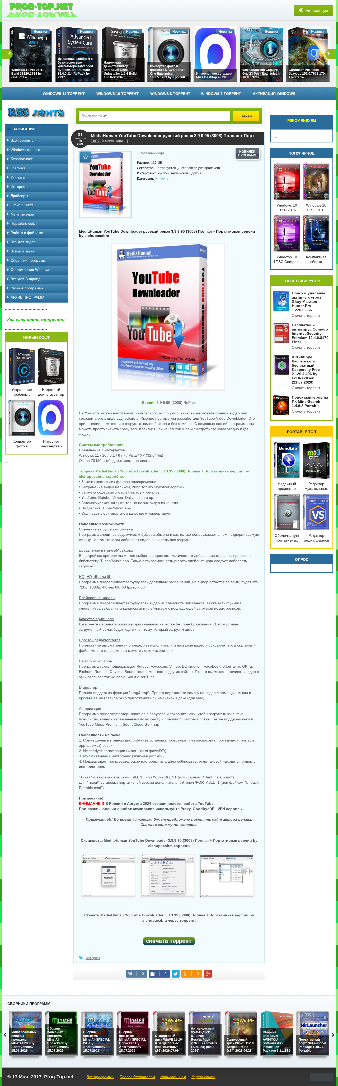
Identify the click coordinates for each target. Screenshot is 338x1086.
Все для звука (22, 251)
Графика (18, 168)
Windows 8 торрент (170, 94)
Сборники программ (28, 260)
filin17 (95, 141)
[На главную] (41, 10)
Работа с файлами (27, 233)
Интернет (162, 178)
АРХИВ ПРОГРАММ (27, 297)
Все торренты (22, 140)
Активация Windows (274, 94)
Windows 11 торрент (64, 94)
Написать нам (173, 1077)
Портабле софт (24, 223)
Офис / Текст (22, 205)
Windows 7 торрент (221, 94)
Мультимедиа (22, 214)
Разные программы (27, 288)
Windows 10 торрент (117, 94)
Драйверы (19, 196)
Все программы (100, 1077)
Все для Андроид (25, 279)
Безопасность (22, 159)
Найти (246, 116)
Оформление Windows (30, 269)
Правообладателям (137, 1077)
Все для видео (23, 242)
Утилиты (18, 177)
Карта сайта (203, 1077)
